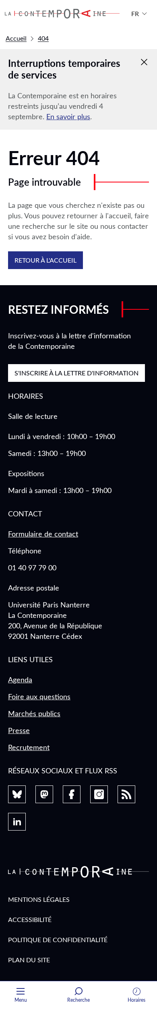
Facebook (72, 794)
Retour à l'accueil (45, 260)
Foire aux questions (39, 696)
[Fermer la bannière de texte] (144, 62)
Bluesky (17, 794)
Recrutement (29, 747)
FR (135, 13)
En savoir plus (68, 116)
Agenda (20, 679)
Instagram (99, 794)
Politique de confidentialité (57, 939)
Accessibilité (30, 919)
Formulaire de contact (43, 534)
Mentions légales (39, 899)
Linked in (17, 822)
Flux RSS (126, 794)
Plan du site (29, 959)
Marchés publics (34, 713)
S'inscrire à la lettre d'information (76, 373)
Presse (19, 730)
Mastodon (44, 794)
